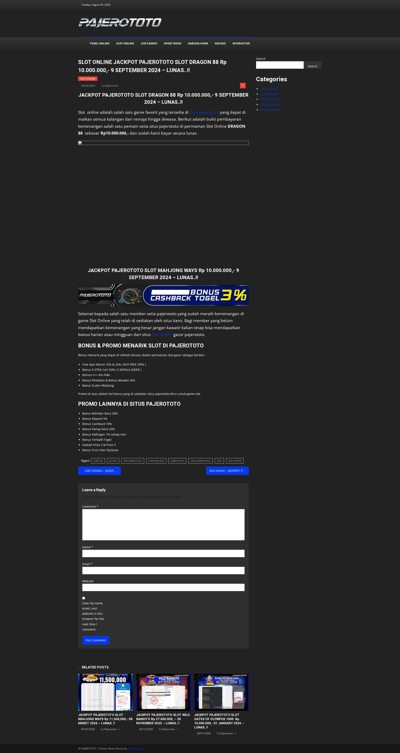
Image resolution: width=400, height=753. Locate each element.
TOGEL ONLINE (99, 43)
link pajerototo (133, 460)
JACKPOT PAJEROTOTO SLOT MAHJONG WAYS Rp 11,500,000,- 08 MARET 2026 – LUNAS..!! (105, 719)
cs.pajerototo (109, 85)
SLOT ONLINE (125, 43)
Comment (90, 506)
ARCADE (220, 43)
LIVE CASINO (149, 43)
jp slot (113, 460)
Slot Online (162, 334)
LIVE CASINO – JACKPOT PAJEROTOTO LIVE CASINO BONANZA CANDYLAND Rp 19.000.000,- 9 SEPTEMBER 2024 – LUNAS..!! (103, 471)
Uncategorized (270, 110)
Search (261, 59)
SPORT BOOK (172, 43)
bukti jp (98, 460)
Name (87, 547)
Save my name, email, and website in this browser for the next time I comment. (93, 616)
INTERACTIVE (241, 43)
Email (87, 564)
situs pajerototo (204, 112)
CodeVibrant (135, 748)
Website (88, 581)
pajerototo (177, 460)
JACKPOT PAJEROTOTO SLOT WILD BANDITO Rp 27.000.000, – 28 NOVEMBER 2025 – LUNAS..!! (163, 719)
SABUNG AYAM (198, 43)
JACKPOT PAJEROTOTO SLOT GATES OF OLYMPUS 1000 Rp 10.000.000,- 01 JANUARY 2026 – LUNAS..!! (219, 721)
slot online (234, 460)
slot (219, 460)
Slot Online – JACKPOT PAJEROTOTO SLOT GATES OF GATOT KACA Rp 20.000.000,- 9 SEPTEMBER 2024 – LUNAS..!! (229, 471)
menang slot (156, 460)
